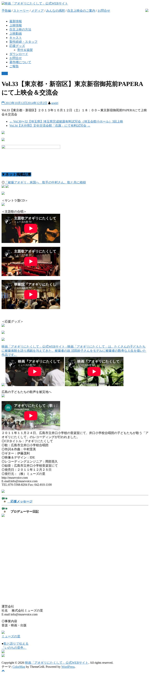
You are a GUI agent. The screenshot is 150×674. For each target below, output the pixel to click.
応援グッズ (17, 45)
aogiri (54, 103)
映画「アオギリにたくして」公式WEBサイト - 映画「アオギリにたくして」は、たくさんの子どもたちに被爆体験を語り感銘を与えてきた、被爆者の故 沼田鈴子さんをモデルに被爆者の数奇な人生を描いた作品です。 (74, 350)
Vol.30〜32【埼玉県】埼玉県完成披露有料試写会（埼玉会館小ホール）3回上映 (66, 121)
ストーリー (21, 10)
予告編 (6, 10)
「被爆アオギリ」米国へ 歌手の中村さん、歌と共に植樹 (45, 182)
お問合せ (104, 10)
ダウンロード (18, 54)
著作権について (20, 62)
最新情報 (15, 21)
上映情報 (15, 25)
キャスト (15, 37)
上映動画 (15, 33)
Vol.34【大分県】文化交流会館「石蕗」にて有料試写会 (49, 125)
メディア (37, 10)
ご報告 (14, 66)
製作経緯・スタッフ (23, 41)
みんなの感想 (55, 10)
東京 (5, 73)
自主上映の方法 (20, 29)
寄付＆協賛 (25, 50)
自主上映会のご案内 (81, 10)
